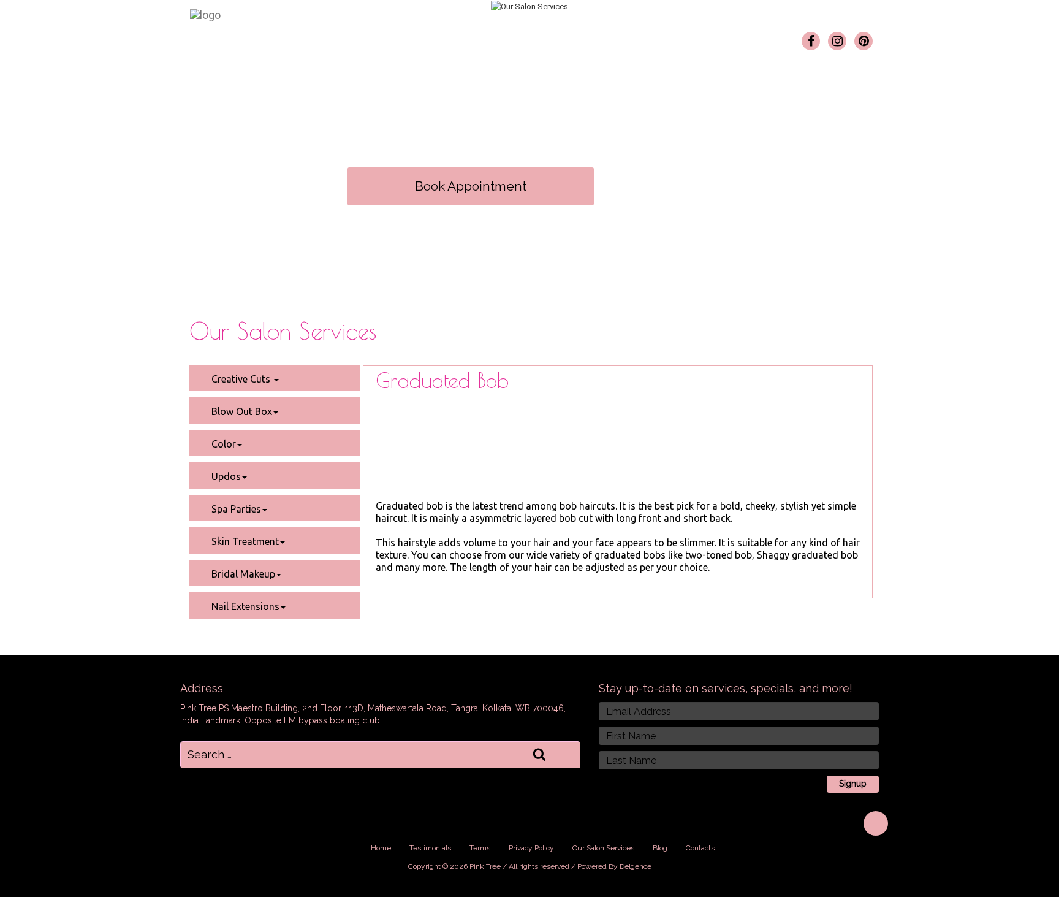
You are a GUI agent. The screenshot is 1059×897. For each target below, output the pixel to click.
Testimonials (555, 37)
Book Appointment (470, 186)
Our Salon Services (421, 37)
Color (222, 443)
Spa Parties (235, 508)
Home (290, 37)
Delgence (635, 866)
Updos (225, 476)
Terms (479, 848)
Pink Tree (343, 37)
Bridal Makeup (242, 573)
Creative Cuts (241, 378)
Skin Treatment (244, 541)
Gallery (494, 37)
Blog (611, 37)
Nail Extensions (244, 606)
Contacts (659, 37)
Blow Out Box (240, 411)
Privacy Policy (531, 848)
